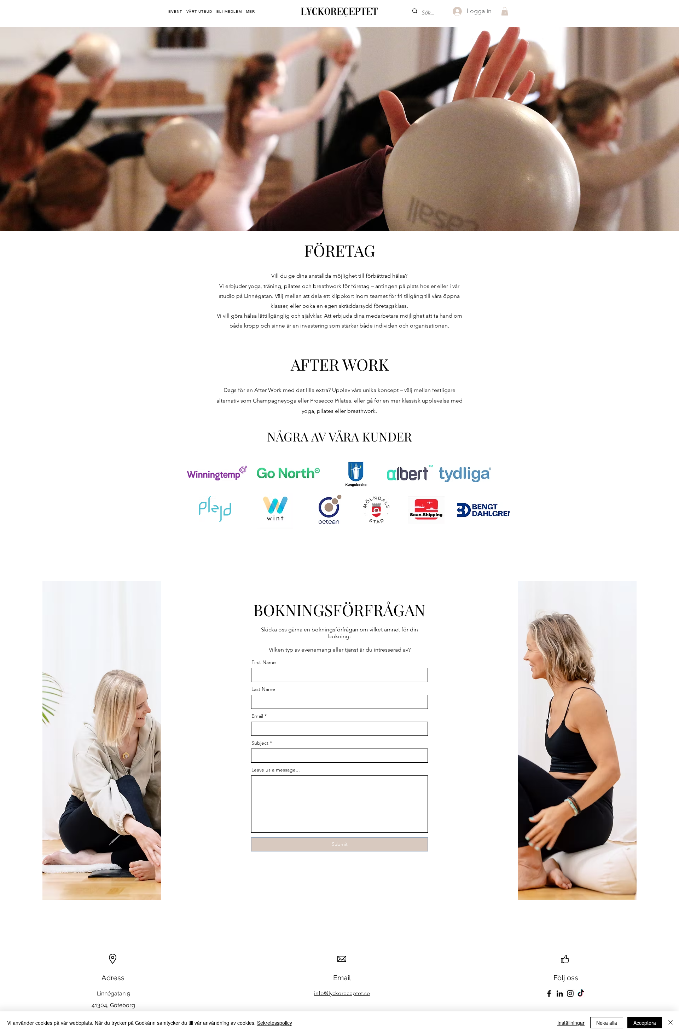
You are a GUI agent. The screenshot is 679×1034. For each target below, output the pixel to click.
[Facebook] (549, 993)
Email (257, 716)
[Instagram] (570, 993)
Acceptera (644, 1022)
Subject (259, 742)
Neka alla (606, 1022)
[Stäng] (670, 1022)
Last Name (263, 689)
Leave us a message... (275, 769)
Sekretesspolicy (274, 1022)
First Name (263, 662)
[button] (250, 12)
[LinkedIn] (559, 993)
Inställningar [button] (571, 1022)
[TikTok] (580, 993)
